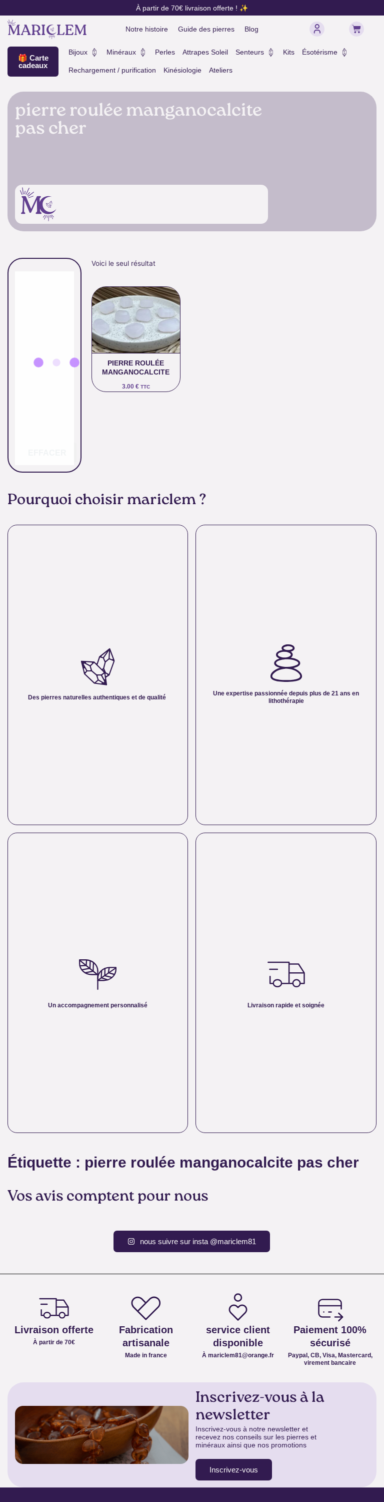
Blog (251, 29)
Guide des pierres (206, 29)
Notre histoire (147, 29)
